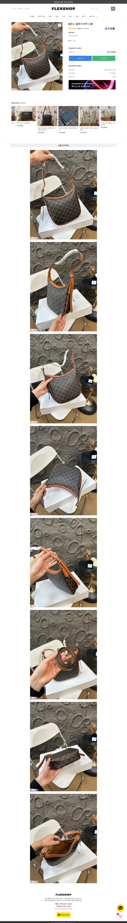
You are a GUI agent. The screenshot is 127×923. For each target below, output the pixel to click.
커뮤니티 (92, 16)
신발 (56, 16)
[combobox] (100, 9)
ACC (83, 16)
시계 (63, 16)
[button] (59, 25)
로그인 (14, 8)
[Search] (113, 9)
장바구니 (27, 8)
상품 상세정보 (63, 145)
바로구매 (104, 58)
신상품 (32, 16)
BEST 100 (41, 16)
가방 (76, 16)
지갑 (70, 16)
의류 (50, 16)
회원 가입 (20, 8)
